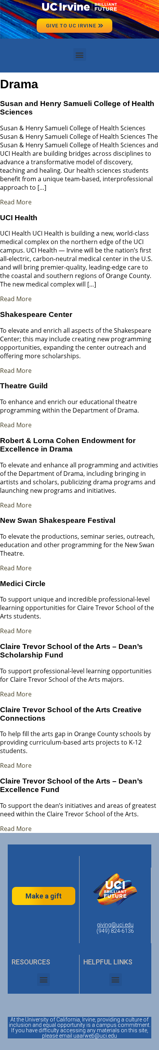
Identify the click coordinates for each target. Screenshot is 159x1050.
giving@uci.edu (115, 925)
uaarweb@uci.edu (95, 1036)
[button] (79, 54)
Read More (16, 202)
